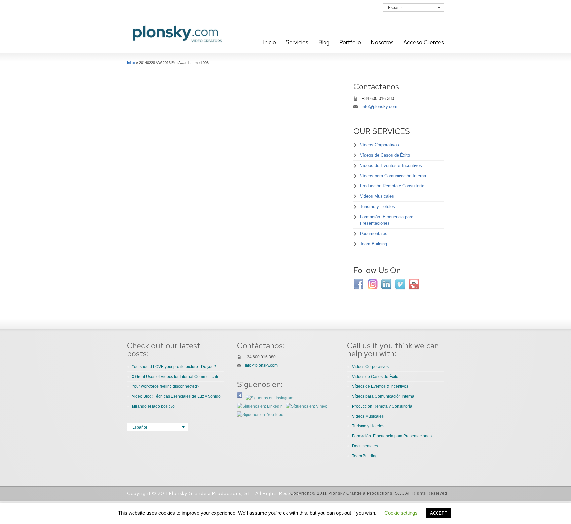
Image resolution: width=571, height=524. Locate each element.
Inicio (269, 42)
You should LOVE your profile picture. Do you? (174, 366)
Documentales (373, 233)
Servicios (297, 42)
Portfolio (350, 42)
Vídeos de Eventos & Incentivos (391, 165)
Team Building (373, 243)
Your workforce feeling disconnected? (165, 386)
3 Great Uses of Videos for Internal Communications (178, 376)
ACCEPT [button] (438, 513)
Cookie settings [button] (401, 513)
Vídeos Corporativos (379, 144)
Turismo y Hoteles (377, 206)
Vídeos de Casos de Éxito (385, 155)
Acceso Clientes (423, 42)
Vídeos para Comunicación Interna (393, 175)
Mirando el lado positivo (153, 406)
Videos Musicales (377, 196)
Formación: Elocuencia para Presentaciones (386, 220)
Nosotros (382, 42)
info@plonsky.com (379, 106)
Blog (323, 42)
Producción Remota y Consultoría (392, 185)
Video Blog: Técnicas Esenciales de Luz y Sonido (176, 396)
